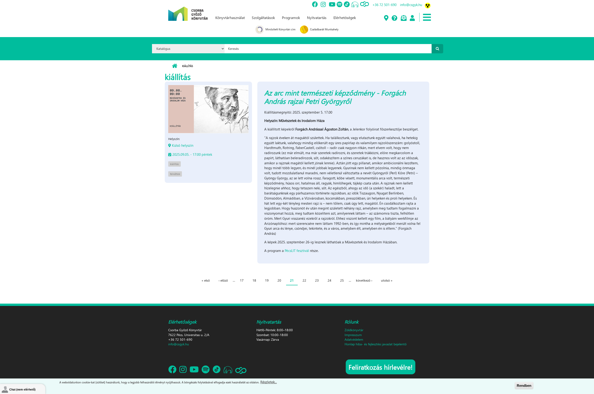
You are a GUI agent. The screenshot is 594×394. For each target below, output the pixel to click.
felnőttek (175, 173)
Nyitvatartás (316, 17)
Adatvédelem (354, 339)
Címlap (174, 66)
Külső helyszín (182, 145)
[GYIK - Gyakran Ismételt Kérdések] (394, 18)
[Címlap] (188, 10)
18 (254, 280)
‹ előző (223, 280)
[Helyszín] (386, 18)
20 (279, 280)
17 (242, 280)
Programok (291, 17)
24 (329, 280)
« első (206, 280)
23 (317, 280)
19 (267, 280)
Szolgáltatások (263, 17)
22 (304, 280)
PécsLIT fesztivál (297, 250)
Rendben (524, 386)
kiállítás (174, 163)
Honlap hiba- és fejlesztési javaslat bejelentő (376, 344)
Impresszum (353, 335)
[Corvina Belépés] (412, 18)
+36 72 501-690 (384, 4)
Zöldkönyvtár (354, 330)
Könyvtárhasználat (230, 17)
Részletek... (268, 382)
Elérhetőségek (344, 17)
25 (342, 280)
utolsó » (386, 280)
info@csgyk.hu (411, 4)
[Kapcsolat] (403, 18)
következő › (364, 280)
